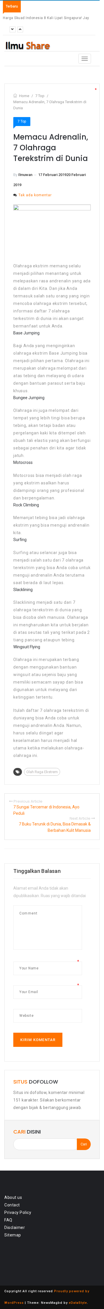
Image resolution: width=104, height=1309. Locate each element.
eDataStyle (78, 1303)
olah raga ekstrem (42, 772)
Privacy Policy (17, 1212)
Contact (12, 1205)
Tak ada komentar (35, 195)
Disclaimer (14, 1227)
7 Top (22, 121)
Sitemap (12, 1235)
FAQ (8, 1220)
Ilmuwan (25, 175)
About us (13, 1197)
